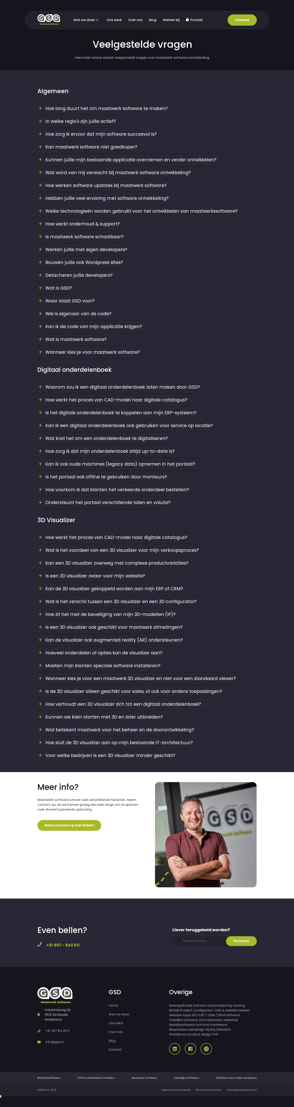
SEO (195, 1015)
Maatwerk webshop (222, 1020)
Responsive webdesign (187, 1029)
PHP (215, 1034)
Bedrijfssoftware (182, 1024)
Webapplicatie (180, 1005)
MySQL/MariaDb (218, 1029)
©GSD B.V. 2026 (46, 1090)
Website (175, 1015)
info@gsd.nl (55, 1042)
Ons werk (114, 20)
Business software (144, 1078)
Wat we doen (84, 20)
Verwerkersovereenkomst (242, 1090)
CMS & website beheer (232, 1010)
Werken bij (171, 20)
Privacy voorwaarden (209, 1090)
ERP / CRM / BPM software (219, 1015)
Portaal (196, 20)
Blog (152, 20)
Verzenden (241, 941)
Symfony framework (211, 1024)
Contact (242, 20)
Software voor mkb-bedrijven (236, 1078)
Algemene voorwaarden (176, 1090)
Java (202, 1020)
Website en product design (190, 1034)
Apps (187, 1015)
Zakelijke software (183, 1020)
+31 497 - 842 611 (63, 945)
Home (113, 1005)
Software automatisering (212, 1005)
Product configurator (196, 1010)
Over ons (135, 20)
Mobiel (174, 1010)
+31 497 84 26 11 (57, 1030)
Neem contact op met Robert (69, 825)
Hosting (239, 1005)
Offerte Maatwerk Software (96, 1078)
